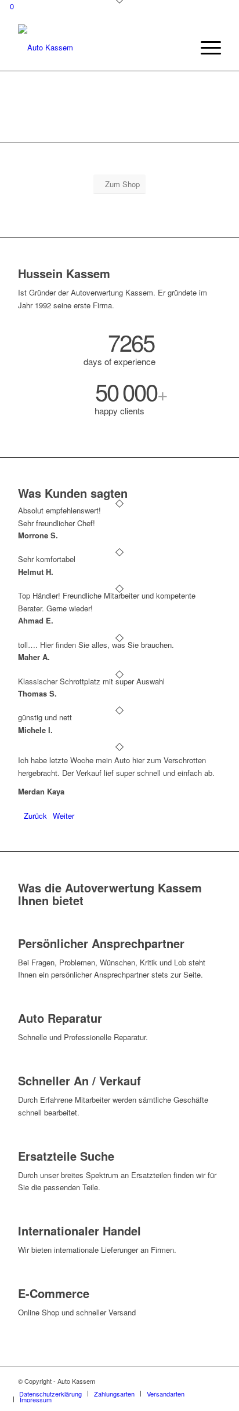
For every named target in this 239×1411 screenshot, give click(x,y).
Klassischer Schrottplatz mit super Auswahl (91, 681)
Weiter (63, 815)
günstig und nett (45, 717)
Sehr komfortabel (46, 558)
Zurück (35, 815)
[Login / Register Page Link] (180, 47)
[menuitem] (180, 47)
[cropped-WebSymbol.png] (99, 47)
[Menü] (205, 47)
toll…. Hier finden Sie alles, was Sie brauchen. (96, 644)
